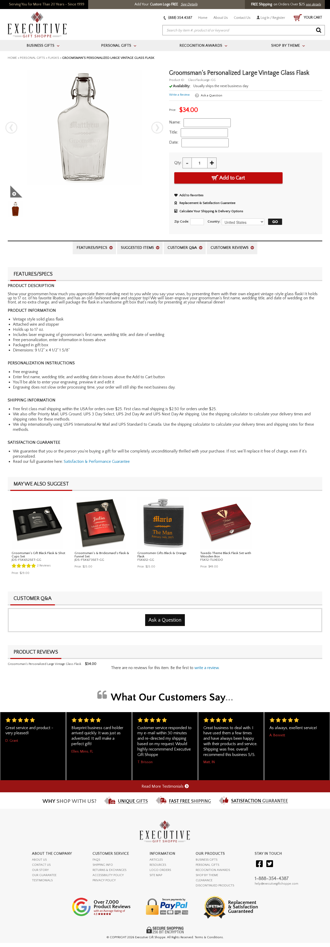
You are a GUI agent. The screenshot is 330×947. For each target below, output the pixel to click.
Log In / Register (272, 18)
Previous (11, 127)
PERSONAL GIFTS (207, 865)
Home (203, 18)
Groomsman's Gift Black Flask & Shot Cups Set (38, 554)
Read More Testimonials (163, 786)
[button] (273, 221)
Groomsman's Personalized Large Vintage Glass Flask (44, 664)
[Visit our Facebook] (259, 864)
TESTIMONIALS (42, 880)
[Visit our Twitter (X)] (269, 864)
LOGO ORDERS (160, 870)
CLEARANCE (204, 880)
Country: (214, 221)
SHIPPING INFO (103, 865)
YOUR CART (312, 17)
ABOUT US (39, 859)
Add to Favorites (191, 195)
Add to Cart (231, 178)
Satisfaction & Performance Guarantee (97, 461)
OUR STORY (40, 870)
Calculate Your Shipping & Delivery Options (211, 211)
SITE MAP (156, 875)
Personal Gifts (32, 58)
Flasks (53, 58)
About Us (220, 18)
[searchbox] (244, 30)
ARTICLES (156, 859)
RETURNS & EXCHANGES (109, 870)
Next (157, 127)
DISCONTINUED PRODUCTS (215, 885)
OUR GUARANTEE (44, 875)
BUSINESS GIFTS (206, 859)
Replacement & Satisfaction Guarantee (207, 203)
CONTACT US (41, 865)
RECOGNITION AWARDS (213, 870)
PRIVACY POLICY (104, 880)
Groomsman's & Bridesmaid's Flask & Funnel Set (102, 554)
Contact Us (242, 18)
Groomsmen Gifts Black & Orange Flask (161, 554)
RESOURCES (158, 865)
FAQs (96, 859)
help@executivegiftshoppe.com (276, 883)
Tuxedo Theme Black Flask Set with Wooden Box (225, 554)
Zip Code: (181, 221)
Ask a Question (211, 95)
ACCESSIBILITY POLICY (108, 875)
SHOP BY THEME (207, 875)
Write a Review (179, 94)
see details (313, 4)
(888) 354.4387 (179, 18)
